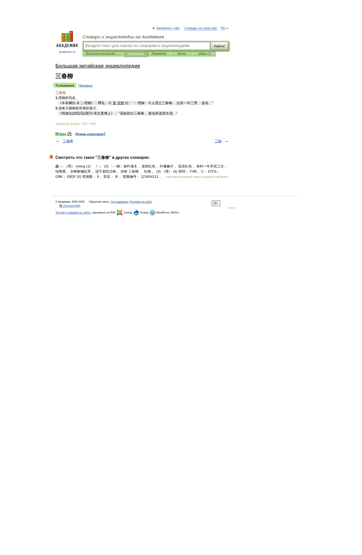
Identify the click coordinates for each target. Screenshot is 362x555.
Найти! (219, 46)
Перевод (85, 85)
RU (223, 28)
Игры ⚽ (205, 53)
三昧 (218, 141)
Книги (182, 53)
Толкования (135, 53)
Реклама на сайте (141, 201)
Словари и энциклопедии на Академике (123, 36)
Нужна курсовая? (90, 134)
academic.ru (67, 52)
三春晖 (68, 141)
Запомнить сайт (168, 28)
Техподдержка (119, 201)
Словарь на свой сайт (200, 28)
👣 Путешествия (69, 205)
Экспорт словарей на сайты (72, 212)
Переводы (159, 53)
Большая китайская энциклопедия (102, 53)
